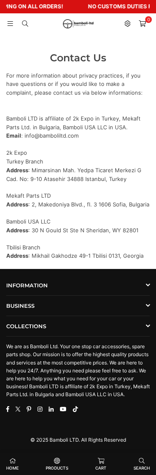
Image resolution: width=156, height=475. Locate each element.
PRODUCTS (57, 467)
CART (100, 467)
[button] (142, 23)
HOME (12, 467)
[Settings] (127, 23)
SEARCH (142, 467)
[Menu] (9, 23)
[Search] (24, 23)
